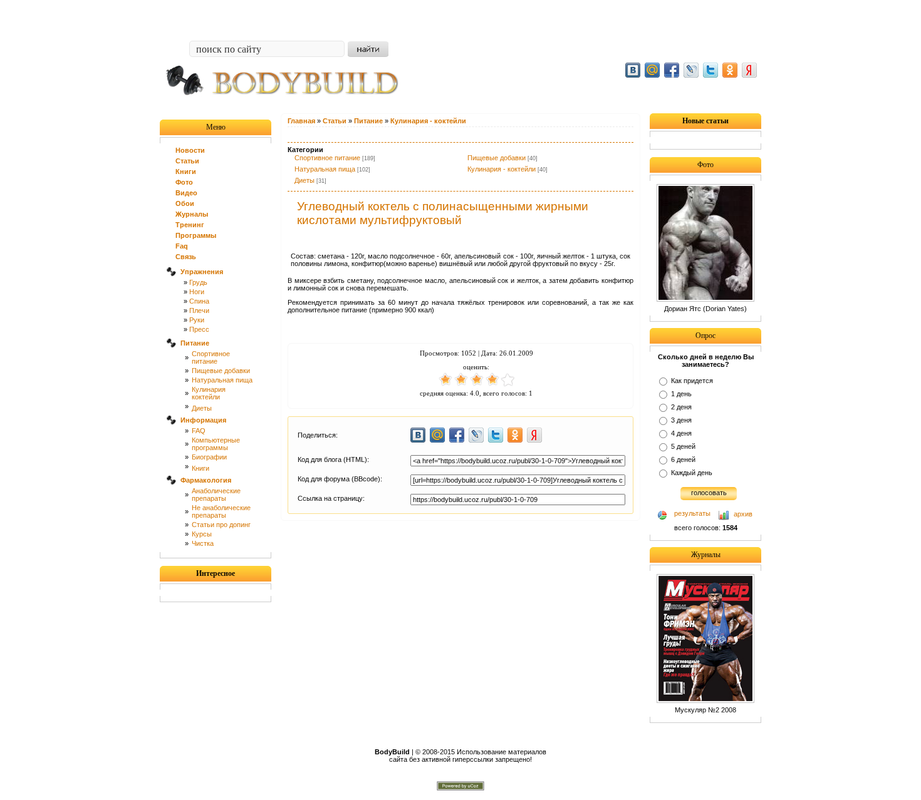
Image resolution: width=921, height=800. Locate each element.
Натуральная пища (222, 380)
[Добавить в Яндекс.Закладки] (749, 70)
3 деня (681, 420)
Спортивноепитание (211, 357)
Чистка (203, 543)
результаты (692, 513)
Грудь (198, 282)
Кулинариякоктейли (209, 393)
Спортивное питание (327, 158)
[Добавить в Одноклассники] (729, 70)
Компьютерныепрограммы (216, 443)
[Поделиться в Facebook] (671, 70)
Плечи (199, 310)
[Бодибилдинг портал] (288, 104)
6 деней (683, 459)
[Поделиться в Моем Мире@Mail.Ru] (652, 70)
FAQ (199, 430)
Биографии (209, 457)
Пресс (199, 329)
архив (743, 514)
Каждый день (691, 472)
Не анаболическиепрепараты (221, 511)
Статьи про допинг (221, 524)
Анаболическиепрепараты (216, 494)
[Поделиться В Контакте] (632, 70)
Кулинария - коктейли (501, 169)
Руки (196, 320)
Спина (199, 301)
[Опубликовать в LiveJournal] (691, 70)
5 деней (683, 446)
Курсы (202, 534)
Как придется (692, 380)
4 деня (681, 433)
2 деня (681, 407)
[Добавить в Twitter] (710, 70)
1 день (681, 393)
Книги (200, 468)
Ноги (196, 291)
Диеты (202, 408)
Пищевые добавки (221, 370)
